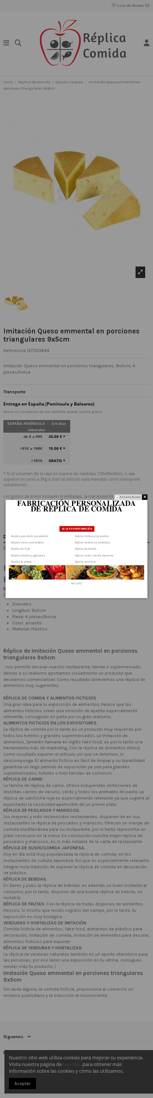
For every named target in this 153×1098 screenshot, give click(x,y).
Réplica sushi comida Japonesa (94, 555)
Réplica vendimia (85, 562)
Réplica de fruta (20, 549)
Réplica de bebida (86, 549)
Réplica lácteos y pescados (92, 536)
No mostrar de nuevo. (130, 497)
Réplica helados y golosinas (28, 555)
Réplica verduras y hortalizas (92, 542)
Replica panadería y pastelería (29, 536)
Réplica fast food (21, 562)
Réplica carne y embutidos (27, 542)
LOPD (79, 583)
